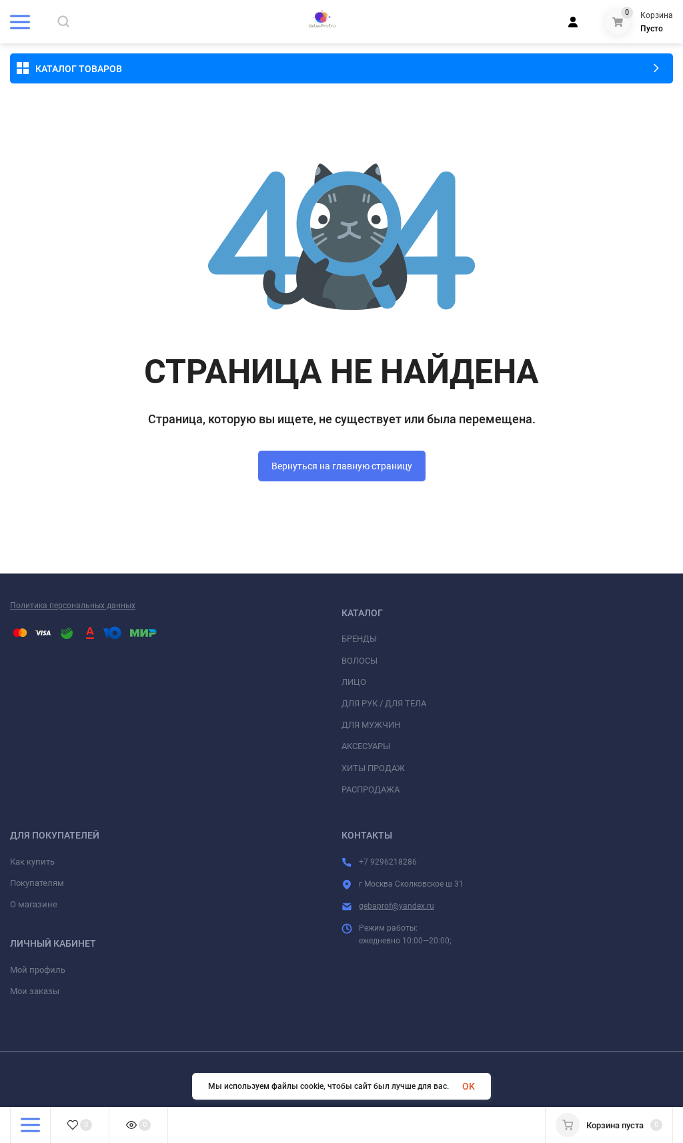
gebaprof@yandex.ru (396, 906)
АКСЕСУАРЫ (366, 746)
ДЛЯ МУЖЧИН (371, 725)
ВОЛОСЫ (360, 661)
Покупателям (37, 883)
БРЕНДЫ (359, 639)
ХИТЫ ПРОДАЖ (373, 768)
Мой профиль (37, 970)
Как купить (32, 862)
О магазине (33, 904)
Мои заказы (34, 991)
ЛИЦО (354, 682)
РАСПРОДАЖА (371, 789)
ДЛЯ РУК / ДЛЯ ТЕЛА (384, 703)
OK (468, 1086)
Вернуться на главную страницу (341, 466)
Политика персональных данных (72, 605)
